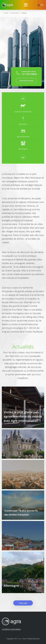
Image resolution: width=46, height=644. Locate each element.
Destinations (15, 13)
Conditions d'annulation (11, 629)
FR (41, 5)
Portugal (8, 545)
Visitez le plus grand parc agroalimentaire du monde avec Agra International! (23, 416)
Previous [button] (23, 98)
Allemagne (11, 586)
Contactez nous (26, 80)
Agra (20, 639)
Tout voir (23, 603)
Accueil (6, 13)
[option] (23, 108)
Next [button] (23, 157)
